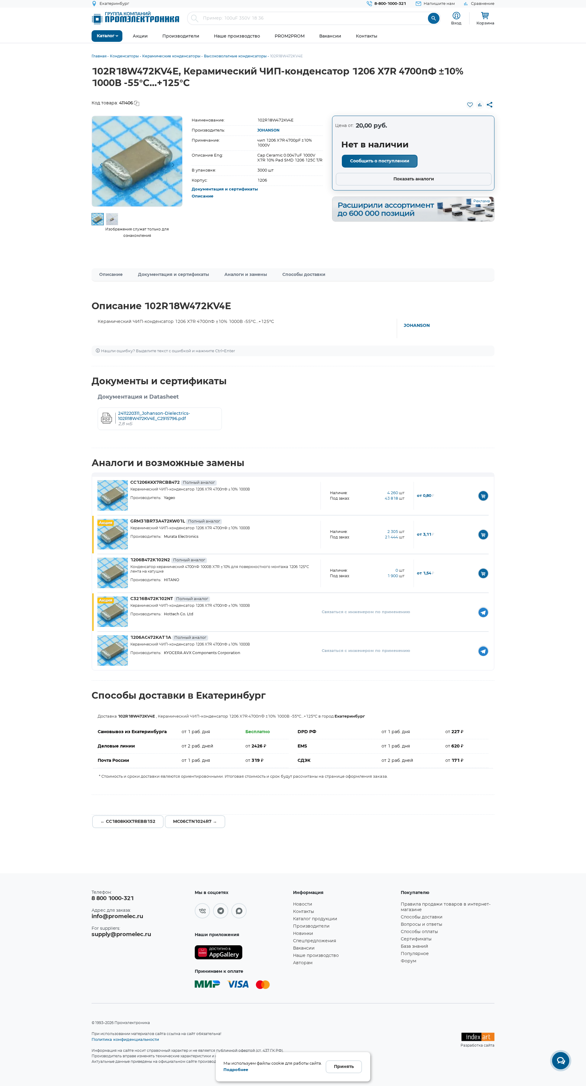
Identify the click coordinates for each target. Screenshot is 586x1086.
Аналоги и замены (245, 275)
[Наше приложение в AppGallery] (242, 952)
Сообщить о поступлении (379, 161)
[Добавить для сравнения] (480, 104)
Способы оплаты (419, 932)
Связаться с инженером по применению (366, 612)
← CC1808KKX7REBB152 (127, 822)
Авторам (303, 963)
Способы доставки (303, 275)
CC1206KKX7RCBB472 (172, 482)
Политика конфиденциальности (125, 1039)
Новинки (303, 934)
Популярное (415, 954)
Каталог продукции (315, 919)
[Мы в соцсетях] (202, 910)
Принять (344, 1067)
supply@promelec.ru (121, 934)
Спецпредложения (314, 941)
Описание (202, 196)
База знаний (414, 946)
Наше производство (316, 956)
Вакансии (304, 948)
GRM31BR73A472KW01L (175, 521)
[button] (101, 165)
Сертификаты (416, 939)
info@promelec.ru (117, 916)
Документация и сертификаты (225, 189)
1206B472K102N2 (167, 560)
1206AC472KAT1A (168, 637)
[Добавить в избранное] (470, 104)
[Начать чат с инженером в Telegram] (483, 612)
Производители (311, 926)
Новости (302, 904)
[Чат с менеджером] (560, 1060)
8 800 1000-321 (113, 898)
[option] (137, 161)
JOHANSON (268, 130)
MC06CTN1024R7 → (195, 822)
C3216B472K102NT (169, 599)
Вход (456, 22)
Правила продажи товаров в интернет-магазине (445, 907)
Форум (408, 961)
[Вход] (456, 16)
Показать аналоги (413, 179)
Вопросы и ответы (421, 924)
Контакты (303, 912)
